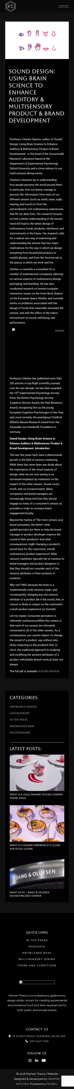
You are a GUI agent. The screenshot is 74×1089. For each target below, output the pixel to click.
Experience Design (23, 706)
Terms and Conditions (37, 965)
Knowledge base (37, 953)
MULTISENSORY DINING (37, 959)
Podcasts (37, 946)
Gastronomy (20, 713)
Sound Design (48, 671)
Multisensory (20, 732)
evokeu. (52, 1083)
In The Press (37, 940)
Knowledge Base (22, 726)
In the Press (18, 719)
